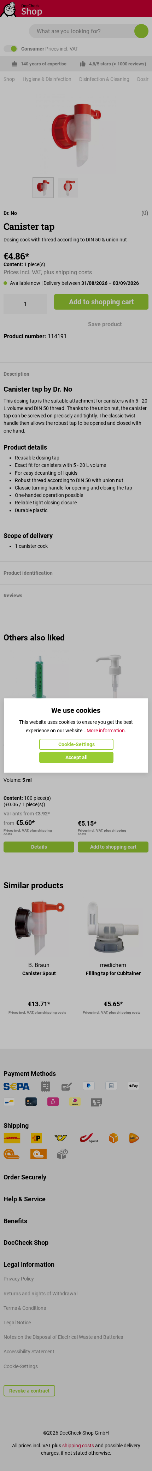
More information (106, 730)
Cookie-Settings (76, 744)
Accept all (76, 757)
